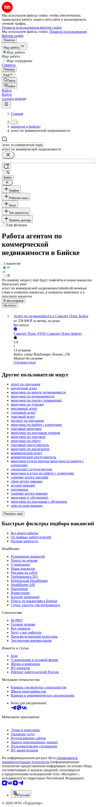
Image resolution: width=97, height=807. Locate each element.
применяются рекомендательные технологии (39, 760)
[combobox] (23, 145)
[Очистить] (8, 155)
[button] (7, 90)
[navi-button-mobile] (6, 104)
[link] (9, 80)
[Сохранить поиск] (6, 167)
